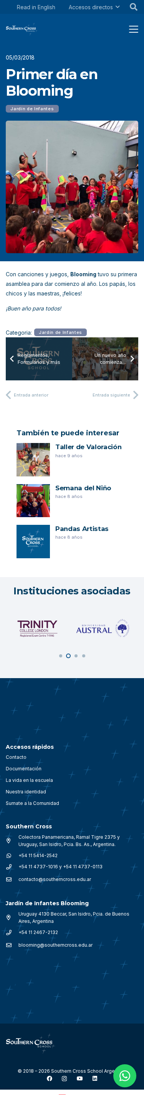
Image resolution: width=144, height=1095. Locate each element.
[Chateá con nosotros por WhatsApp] (124, 1075)
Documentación (23, 768)
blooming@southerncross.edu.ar (55, 945)
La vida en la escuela (29, 780)
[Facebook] (49, 1078)
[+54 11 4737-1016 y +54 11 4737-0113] (12, 866)
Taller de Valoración (88, 447)
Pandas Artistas (82, 529)
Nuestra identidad (26, 792)
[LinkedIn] (95, 1078)
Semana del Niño (83, 488)
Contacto (16, 757)
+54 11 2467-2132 (38, 932)
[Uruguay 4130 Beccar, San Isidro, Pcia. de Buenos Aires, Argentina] (12, 917)
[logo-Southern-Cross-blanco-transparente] (31, 1043)
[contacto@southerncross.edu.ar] (12, 879)
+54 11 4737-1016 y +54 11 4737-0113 (60, 866)
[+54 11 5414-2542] (12, 855)
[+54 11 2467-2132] (12, 932)
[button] (117, 7)
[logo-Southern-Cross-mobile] (22, 29)
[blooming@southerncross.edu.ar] (12, 945)
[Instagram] (64, 1079)
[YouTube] (80, 1078)
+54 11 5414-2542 (38, 855)
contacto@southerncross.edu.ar (54, 879)
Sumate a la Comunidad (32, 803)
